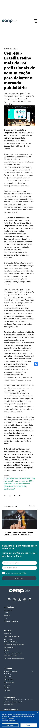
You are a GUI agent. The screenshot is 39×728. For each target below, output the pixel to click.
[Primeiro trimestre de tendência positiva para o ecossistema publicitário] (19, 519)
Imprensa (7, 615)
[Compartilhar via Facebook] (5, 495)
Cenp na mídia (8, 679)
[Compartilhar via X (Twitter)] (10, 495)
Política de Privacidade (11, 621)
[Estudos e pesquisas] (32, 671)
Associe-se (7, 633)
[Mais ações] (34, 49)
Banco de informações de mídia (14, 644)
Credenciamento (9, 647)
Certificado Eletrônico (11, 642)
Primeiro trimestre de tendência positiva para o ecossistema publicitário (18, 533)
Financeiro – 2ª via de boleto (13, 653)
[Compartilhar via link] (19, 495)
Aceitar (29, 725)
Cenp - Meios (8, 639)
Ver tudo (32, 506)
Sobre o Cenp (8, 610)
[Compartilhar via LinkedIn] (15, 495)
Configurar (10, 725)
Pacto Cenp (7, 674)
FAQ (5, 618)
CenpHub (7, 685)
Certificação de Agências (11, 636)
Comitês (6, 612)
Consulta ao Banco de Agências (14, 658)
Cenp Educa (8, 676)
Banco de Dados (9, 682)
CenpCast (7, 688)
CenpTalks (7, 690)
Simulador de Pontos (10, 656)
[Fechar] (36, 713)
